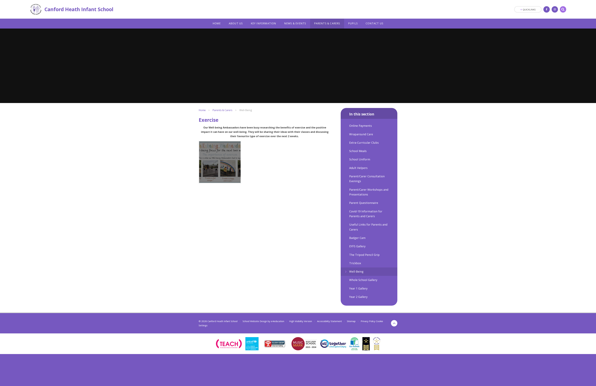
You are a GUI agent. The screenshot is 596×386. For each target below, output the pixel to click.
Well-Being (245, 110)
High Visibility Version (300, 321)
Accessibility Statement (329, 321)
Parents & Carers (222, 110)
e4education (277, 321)
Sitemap (351, 321)
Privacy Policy (368, 321)
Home (202, 110)
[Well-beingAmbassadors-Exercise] (220, 162)
